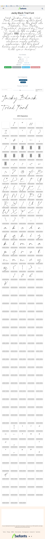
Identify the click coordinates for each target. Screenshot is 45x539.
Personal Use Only (26, 64)
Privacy (8, 531)
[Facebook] (31, 536)
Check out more (17, 67)
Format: (22, 59)
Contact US (32, 531)
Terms (4, 531)
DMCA (12, 531)
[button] (42, 9)
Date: (20, 57)
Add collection (26, 67)
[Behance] (29, 536)
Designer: (20, 62)
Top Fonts (38, 531)
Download (8, 67)
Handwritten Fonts (23, 80)
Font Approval (25, 531)
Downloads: (21, 60)
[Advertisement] (22, 517)
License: (19, 64)
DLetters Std (26, 62)
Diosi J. (24, 15)
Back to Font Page (36, 67)
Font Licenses (18, 531)
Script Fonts (23, 82)
